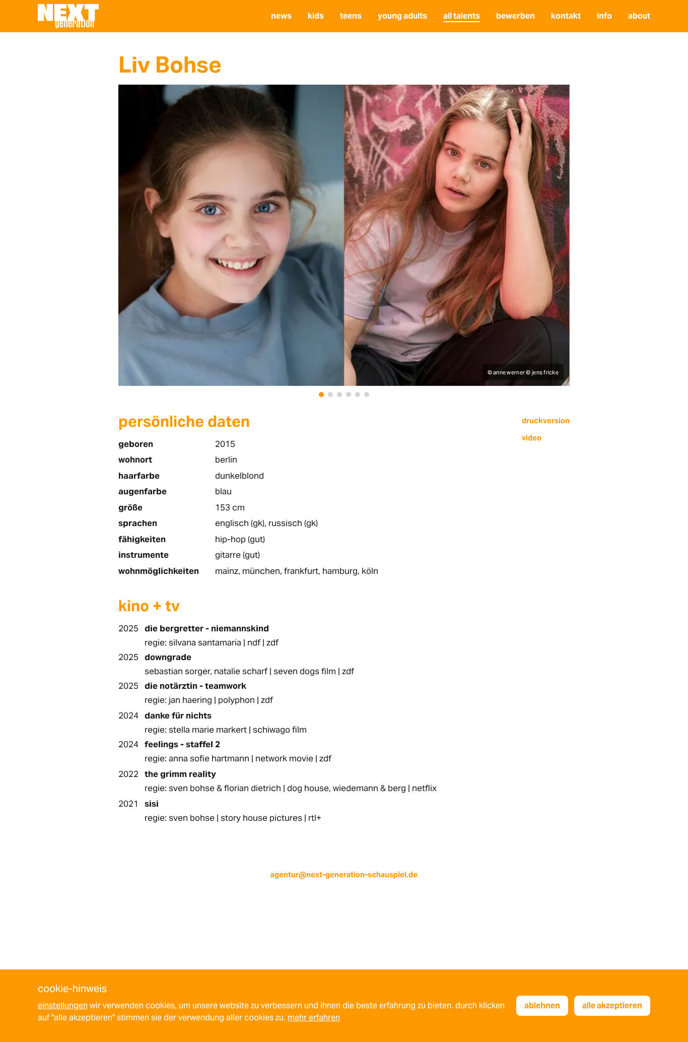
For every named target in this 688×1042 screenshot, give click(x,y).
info (604, 16)
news (281, 16)
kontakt (566, 16)
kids (316, 16)
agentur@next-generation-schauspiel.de (344, 874)
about (639, 16)
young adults (402, 16)
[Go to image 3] (339, 394)
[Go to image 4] (348, 394)
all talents (461, 16)
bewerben (515, 16)
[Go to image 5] (357, 394)
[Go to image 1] (321, 394)
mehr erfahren (314, 1017)
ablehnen (542, 1005)
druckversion (546, 420)
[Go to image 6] (366, 394)
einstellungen (63, 1005)
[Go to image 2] (330, 394)
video (531, 437)
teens (351, 16)
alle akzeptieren (612, 1005)
